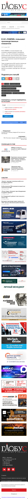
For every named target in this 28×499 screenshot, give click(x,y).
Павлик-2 (4, 95)
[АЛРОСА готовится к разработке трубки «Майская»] (5, 150)
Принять (14, 490)
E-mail (4, 105)
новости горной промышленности (9, 88)
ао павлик (7, 83)
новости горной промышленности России (10, 90)
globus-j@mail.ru (9, 465)
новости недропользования (18, 93)
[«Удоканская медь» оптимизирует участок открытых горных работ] (5, 169)
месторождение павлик (15, 83)
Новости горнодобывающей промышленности (11, 86)
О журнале (3, 475)
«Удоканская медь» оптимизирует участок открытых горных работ (17, 168)
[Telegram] (13, 469)
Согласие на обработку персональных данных (11, 480)
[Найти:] (14, 22)
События (4, 177)
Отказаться (14, 494)
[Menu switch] (26, 19)
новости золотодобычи (6, 93)
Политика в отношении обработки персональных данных (13, 497)
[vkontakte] (4, 469)
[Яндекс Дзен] (8, 469)
